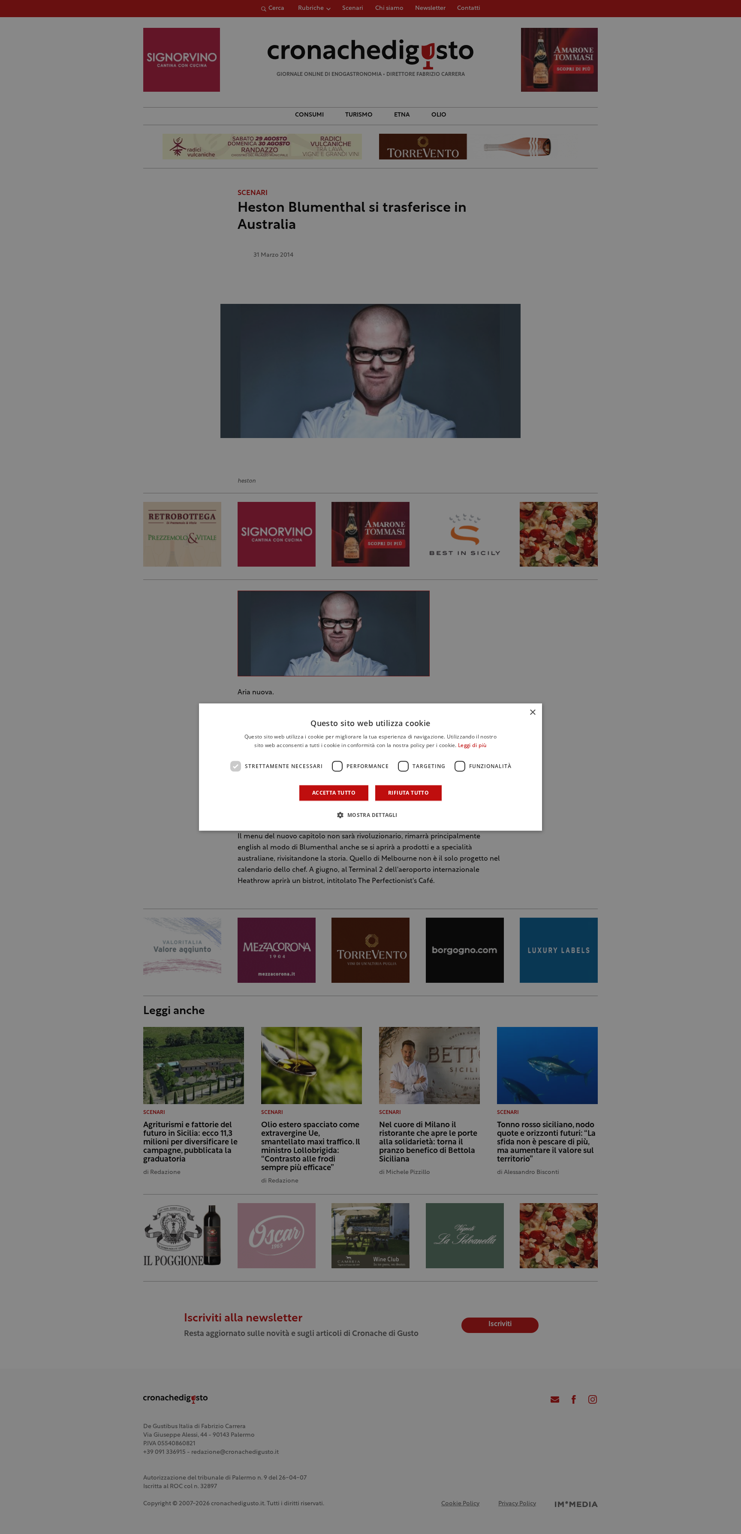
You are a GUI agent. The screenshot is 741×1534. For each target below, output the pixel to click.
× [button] (532, 712)
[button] (370, 815)
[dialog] (370, 767)
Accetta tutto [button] (333, 792)
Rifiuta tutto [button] (408, 792)
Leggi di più (472, 745)
